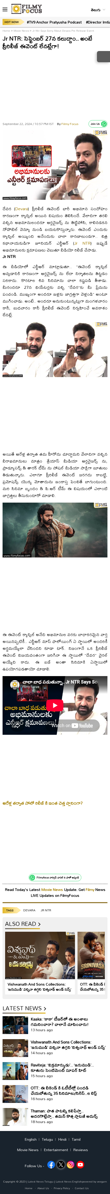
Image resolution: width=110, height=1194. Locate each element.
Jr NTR (82, 243)
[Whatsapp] (104, 124)
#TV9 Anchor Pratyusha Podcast (54, 22)
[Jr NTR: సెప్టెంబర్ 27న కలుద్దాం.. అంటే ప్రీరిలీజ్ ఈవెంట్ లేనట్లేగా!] (55, 198)
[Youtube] (80, 1164)
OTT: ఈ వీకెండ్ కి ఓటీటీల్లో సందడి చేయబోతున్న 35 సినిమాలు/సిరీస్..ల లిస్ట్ (64, 1090)
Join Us (95, 123)
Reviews (80, 1150)
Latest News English (69, 1181)
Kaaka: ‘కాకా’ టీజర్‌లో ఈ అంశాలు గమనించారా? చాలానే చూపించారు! (60, 1021)
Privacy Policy (62, 1188)
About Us (43, 1188)
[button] (5, 9)
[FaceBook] (51, 1164)
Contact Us (82, 1188)
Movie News (21, 30)
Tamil (76, 1139)
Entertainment (56, 1150)
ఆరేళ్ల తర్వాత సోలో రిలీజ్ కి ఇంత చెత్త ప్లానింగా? (43, 803)
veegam (102, 1181)
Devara (21, 208)
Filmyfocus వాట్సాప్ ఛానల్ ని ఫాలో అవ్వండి (58, 877)
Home (7, 30)
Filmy (90, 889)
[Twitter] (61, 1164)
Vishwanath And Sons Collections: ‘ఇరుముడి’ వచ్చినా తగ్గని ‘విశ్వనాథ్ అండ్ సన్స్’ (39, 986)
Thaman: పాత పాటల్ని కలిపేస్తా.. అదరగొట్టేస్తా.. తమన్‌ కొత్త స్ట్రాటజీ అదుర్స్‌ (64, 1113)
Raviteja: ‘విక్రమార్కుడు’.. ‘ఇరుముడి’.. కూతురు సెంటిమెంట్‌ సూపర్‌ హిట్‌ (62, 1067)
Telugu (47, 1139)
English (31, 1139)
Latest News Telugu (40, 1181)
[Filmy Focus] (26, 9)
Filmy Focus (67, 123)
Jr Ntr (46, 910)
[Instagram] (70, 1164)
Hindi (62, 1139)
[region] (55, 84)
